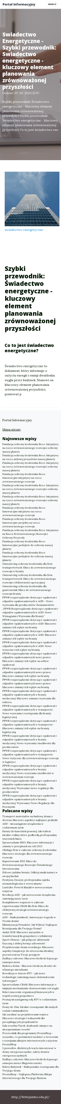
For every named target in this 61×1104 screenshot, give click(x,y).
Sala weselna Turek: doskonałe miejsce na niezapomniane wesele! (27, 1027)
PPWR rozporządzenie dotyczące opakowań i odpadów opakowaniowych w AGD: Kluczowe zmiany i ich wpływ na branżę (29, 623)
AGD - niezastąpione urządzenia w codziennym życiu (22, 825)
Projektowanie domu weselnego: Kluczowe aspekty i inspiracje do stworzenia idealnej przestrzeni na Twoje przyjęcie (28, 951)
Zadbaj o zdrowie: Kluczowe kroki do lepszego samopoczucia (30, 960)
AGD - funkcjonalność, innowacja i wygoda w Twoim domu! (29, 919)
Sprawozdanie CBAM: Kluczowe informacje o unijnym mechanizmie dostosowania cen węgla (30, 986)
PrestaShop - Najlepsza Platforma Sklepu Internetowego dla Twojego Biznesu (27, 1076)
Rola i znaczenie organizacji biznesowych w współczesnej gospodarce (28, 993)
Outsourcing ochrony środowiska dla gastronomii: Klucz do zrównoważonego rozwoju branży (26, 590)
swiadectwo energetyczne (24, 230)
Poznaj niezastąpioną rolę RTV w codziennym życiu (29, 1001)
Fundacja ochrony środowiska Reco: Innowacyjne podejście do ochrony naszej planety (27, 545)
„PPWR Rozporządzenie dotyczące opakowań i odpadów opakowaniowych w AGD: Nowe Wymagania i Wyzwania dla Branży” (30, 612)
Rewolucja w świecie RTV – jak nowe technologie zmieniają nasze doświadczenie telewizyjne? (28, 977)
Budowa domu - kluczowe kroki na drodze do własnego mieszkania (29, 967)
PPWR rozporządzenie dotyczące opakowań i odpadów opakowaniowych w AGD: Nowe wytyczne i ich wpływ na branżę (29, 646)
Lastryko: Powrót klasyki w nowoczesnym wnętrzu (27, 889)
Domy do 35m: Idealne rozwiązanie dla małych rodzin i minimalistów (30, 1008)
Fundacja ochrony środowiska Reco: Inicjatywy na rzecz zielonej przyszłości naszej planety (30, 457)
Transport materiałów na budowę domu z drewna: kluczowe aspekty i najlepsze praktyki (29, 818)
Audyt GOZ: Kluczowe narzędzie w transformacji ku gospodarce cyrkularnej (27, 934)
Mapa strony (11, 429)
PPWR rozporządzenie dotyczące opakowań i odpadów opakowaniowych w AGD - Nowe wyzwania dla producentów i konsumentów (29, 601)
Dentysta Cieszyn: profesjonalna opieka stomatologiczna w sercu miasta (26, 881)
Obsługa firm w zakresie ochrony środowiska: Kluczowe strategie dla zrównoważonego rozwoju (29, 853)
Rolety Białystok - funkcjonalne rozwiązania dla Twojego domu (30, 1068)
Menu (51, 4)
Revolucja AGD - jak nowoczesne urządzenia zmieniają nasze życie (28, 896)
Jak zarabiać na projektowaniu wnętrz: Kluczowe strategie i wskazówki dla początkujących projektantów (25, 1018)
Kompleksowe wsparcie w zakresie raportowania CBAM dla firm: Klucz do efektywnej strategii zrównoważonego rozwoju (25, 908)
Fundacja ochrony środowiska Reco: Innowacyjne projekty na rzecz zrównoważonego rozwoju (24, 522)
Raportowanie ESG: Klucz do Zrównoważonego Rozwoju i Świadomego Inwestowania (27, 865)
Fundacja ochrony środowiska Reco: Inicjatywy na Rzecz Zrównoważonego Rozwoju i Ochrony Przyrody (30, 534)
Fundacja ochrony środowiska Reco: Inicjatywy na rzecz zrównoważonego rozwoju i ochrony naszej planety (30, 448)
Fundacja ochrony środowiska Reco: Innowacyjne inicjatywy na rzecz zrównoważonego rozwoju (24, 477)
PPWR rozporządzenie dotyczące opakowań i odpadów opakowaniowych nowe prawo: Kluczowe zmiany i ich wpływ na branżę (29, 672)
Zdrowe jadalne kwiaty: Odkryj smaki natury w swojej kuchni (30, 874)
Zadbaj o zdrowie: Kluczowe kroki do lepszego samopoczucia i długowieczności (30, 1061)
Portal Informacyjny (19, 4)
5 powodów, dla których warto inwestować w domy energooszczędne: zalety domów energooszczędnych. (29, 1052)
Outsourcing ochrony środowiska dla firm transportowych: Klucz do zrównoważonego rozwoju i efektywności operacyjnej (29, 578)
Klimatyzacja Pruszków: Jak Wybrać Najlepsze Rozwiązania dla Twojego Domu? (29, 926)
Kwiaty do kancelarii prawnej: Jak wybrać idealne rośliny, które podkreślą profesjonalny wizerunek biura (29, 835)
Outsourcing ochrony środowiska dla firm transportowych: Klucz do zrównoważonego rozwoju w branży (29, 567)
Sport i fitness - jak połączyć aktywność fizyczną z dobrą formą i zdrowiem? (26, 941)
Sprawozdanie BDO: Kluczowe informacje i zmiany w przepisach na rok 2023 (28, 844)
